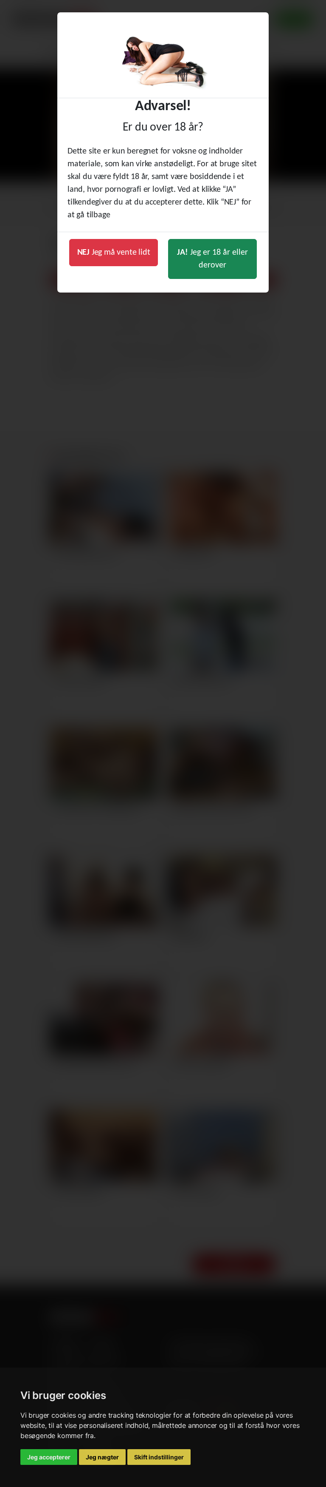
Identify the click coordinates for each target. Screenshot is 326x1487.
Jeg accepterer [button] (48, 1457)
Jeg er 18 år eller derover (212, 259)
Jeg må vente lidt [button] (113, 252)
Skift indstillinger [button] (159, 1457)
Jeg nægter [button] (102, 1457)
